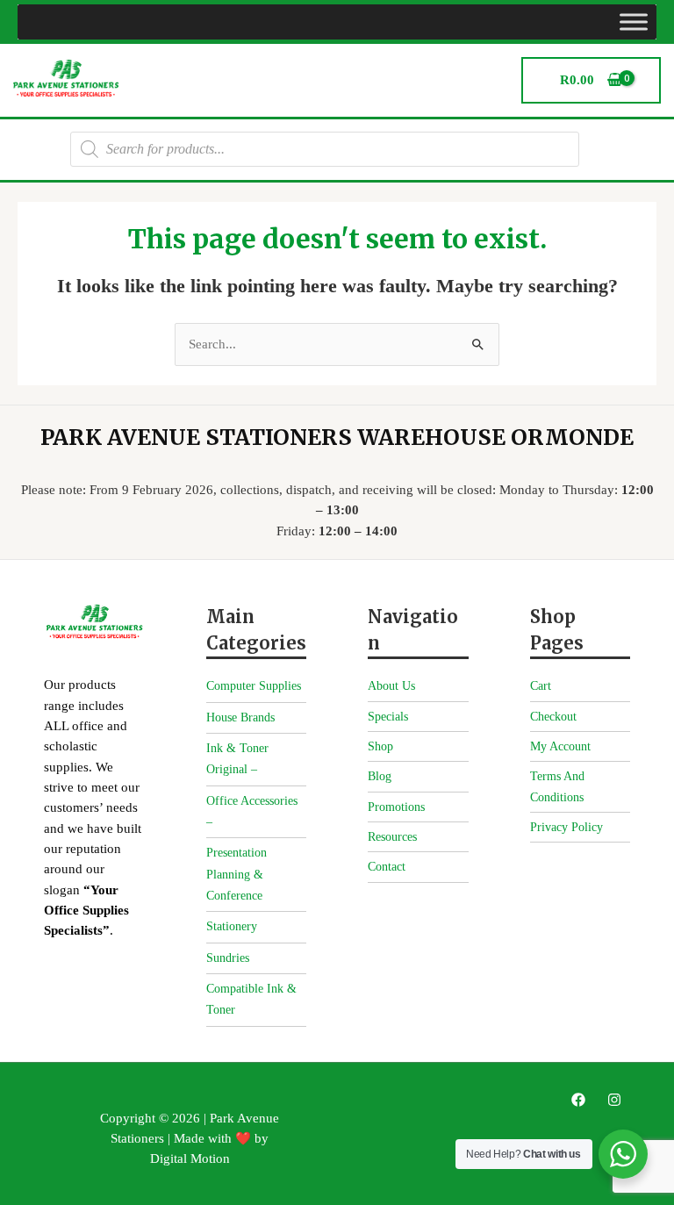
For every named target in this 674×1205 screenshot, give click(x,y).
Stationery (231, 926)
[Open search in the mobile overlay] (324, 149)
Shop (380, 746)
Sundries (227, 958)
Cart (540, 685)
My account (560, 746)
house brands (240, 717)
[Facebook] (578, 1100)
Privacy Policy (566, 827)
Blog (379, 776)
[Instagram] (614, 1100)
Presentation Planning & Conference (236, 874)
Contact (386, 866)
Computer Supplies (253, 685)
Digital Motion (190, 1158)
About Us (391, 685)
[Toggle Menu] (634, 21)
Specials (388, 716)
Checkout (553, 716)
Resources (392, 836)
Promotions (396, 807)
